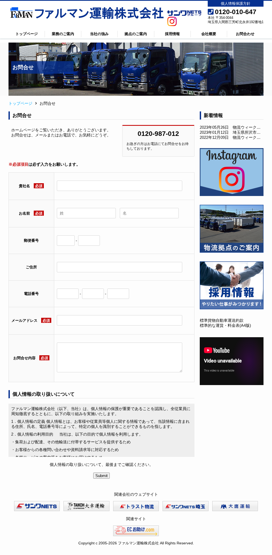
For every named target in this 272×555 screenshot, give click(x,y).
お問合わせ (245, 34)
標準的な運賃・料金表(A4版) (225, 325)
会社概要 (208, 34)
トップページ (26, 34)
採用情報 (172, 34)
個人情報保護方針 (235, 3)
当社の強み (99, 34)
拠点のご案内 (136, 34)
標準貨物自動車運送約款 (222, 320)
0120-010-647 (235, 11)
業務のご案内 (63, 34)
